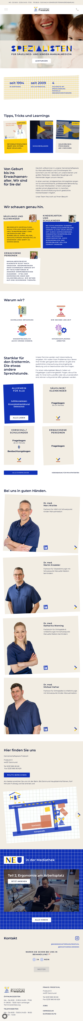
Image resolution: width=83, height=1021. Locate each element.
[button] (5, 1016)
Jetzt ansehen (19, 881)
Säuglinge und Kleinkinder (13, 217)
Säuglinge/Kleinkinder (58, 389)
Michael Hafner (51, 685)
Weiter (41, 969)
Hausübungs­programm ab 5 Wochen (65, 146)
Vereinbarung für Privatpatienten (65, 473)
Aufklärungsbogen (19, 401)
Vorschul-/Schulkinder (19, 431)
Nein (46, 959)
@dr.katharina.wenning (68, 947)
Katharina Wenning (54, 624)
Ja (38, 959)
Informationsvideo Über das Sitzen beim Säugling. (17, 146)
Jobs (45, 1006)
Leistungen (41, 61)
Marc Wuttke (50, 504)
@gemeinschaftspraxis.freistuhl (65, 944)
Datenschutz (49, 1014)
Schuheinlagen (40, 146)
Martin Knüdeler (52, 563)
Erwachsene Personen (12, 254)
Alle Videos (41, 920)
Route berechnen (17, 775)
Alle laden (19, 418)
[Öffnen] (6, 10)
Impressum (48, 1011)
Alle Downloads (20, 473)
